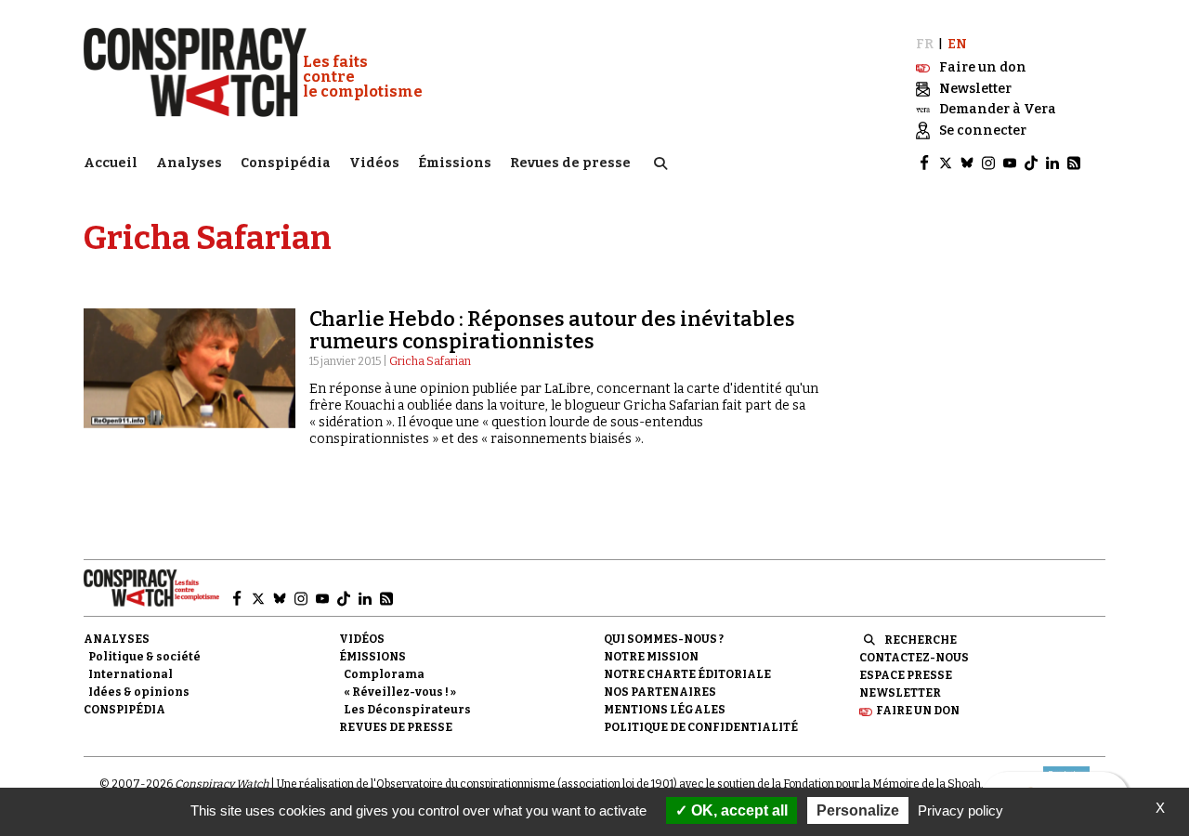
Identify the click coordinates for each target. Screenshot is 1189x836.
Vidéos (374, 163)
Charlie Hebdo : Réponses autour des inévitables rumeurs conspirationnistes (552, 330)
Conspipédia (286, 163)
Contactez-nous (914, 657)
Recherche (920, 640)
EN (957, 44)
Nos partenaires (660, 692)
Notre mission (651, 656)
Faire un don (918, 710)
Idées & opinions (138, 692)
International (130, 674)
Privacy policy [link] (960, 810)
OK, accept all (737, 810)
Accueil (110, 163)
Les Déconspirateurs (407, 709)
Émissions (454, 163)
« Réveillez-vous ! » (400, 692)
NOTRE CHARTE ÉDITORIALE (687, 674)
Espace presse (905, 675)
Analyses (189, 163)
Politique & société (144, 656)
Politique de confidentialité (701, 727)
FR (925, 44)
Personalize (858, 810)
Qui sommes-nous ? (664, 639)
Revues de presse (570, 163)
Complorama (384, 674)
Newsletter (900, 692)
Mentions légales (664, 709)
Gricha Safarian (430, 361)
